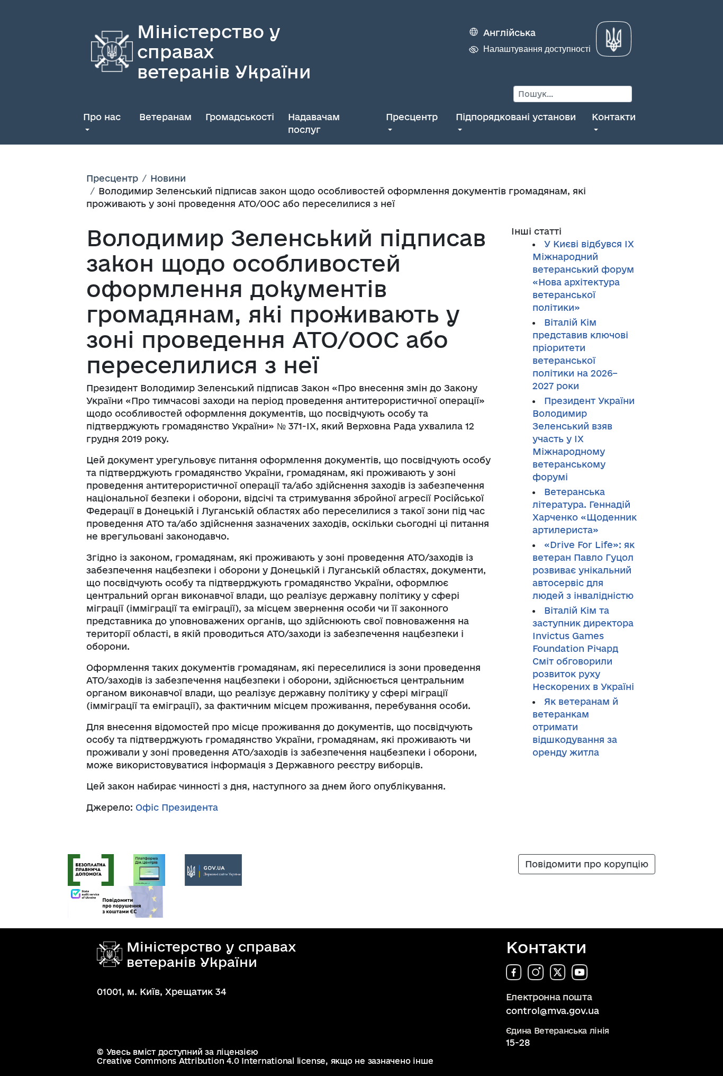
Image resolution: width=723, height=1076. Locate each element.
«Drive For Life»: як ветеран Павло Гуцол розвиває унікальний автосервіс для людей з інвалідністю (583, 570)
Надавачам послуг (314, 123)
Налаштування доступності (537, 48)
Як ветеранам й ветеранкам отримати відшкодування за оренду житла (575, 726)
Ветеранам (165, 117)
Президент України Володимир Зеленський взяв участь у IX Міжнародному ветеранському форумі (583, 439)
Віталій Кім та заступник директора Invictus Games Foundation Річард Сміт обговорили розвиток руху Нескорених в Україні (584, 648)
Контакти (614, 117)
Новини (168, 178)
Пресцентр (412, 117)
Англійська (509, 33)
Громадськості (239, 117)
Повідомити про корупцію (586, 864)
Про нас (102, 117)
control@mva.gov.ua (552, 1011)
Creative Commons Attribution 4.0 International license (211, 1060)
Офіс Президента (176, 807)
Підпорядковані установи (516, 117)
